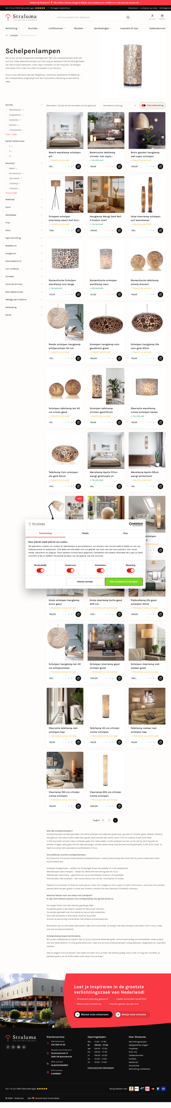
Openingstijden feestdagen (101, 1067)
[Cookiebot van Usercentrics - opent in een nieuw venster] (131, 524)
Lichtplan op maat (148, 8)
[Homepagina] (6, 35)
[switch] (70, 570)
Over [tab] (125, 533)
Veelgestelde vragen (138, 1045)
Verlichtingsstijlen (138, 1041)
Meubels (78, 28)
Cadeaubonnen (157, 28)
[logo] (21, 17)
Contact (132, 1058)
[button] (23, 105)
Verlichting (11, 28)
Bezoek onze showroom (94, 1014)
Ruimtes (32, 28)
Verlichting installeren (139, 1069)
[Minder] (65, 166)
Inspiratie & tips (129, 28)
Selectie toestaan (85, 581)
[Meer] (71, 166)
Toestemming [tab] (45, 533)
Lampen (14, 35)
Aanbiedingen (101, 28)
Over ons (133, 1052)
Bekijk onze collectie (134, 1014)
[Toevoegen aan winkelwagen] (78, 166)
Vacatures (133, 1062)
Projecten (133, 1048)
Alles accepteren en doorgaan (124, 581)
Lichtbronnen (55, 28)
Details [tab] (85, 533)
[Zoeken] (128, 17)
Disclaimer (134, 1065)
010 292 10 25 (58, 1044)
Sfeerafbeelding (155, 105)
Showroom (133, 8)
